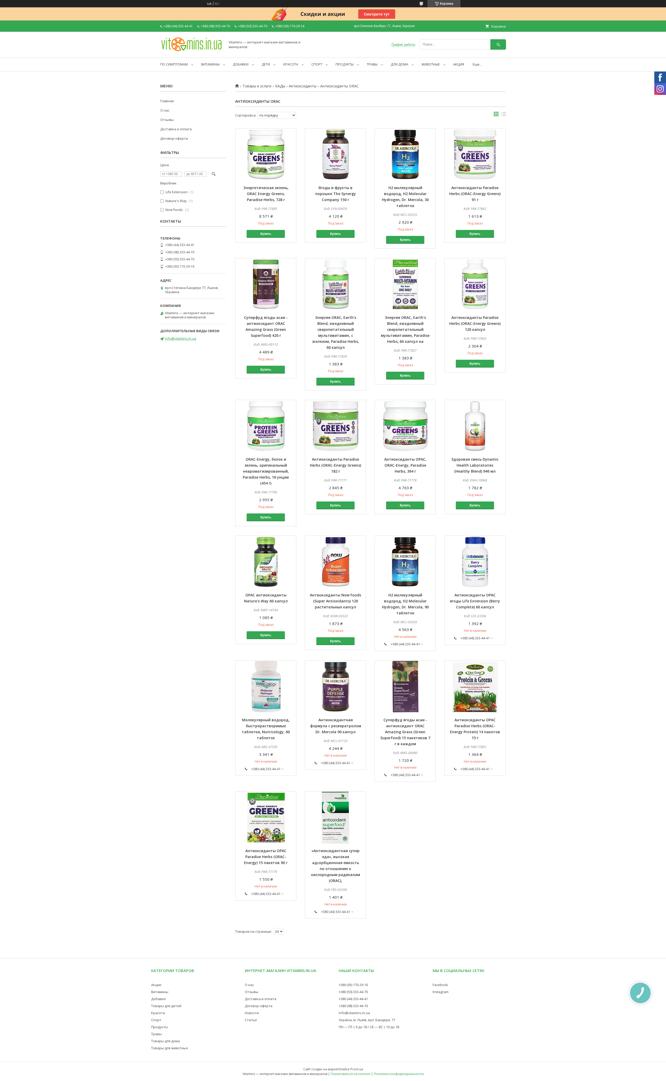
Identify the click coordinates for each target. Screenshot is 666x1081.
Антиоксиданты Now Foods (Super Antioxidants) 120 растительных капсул (335, 601)
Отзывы (167, 119)
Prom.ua (356, 1069)
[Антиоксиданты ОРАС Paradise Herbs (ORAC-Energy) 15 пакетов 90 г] (265, 818)
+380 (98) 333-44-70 (353, 1005)
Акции (156, 984)
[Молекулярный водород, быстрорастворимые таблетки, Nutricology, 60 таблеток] (265, 687)
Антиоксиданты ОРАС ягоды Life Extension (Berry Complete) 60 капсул (475, 601)
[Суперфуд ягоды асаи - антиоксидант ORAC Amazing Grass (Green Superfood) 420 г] (265, 284)
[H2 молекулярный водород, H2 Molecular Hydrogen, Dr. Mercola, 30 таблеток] (405, 154)
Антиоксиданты (302, 86)
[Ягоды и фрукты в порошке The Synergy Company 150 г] (335, 154)
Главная (167, 101)
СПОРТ (316, 64)
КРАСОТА (290, 64)
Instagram (441, 991)
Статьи (251, 1020)
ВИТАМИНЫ (210, 64)
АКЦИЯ (458, 64)
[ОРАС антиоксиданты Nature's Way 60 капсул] (265, 562)
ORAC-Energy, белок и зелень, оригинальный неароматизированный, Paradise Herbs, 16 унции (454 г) (266, 471)
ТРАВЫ (372, 64)
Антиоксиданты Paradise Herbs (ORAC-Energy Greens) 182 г (335, 465)
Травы (156, 1034)
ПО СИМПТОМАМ (174, 64)
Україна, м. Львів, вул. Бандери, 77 (367, 1020)
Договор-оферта (174, 138)
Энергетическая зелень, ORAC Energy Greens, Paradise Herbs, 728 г (266, 193)
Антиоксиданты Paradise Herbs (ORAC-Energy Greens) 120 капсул (475, 323)
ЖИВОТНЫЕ (430, 64)
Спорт (156, 1020)
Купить (265, 234)
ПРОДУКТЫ (345, 64)
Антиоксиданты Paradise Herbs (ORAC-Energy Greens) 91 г (475, 193)
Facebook (440, 984)
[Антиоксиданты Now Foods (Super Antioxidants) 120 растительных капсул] (335, 562)
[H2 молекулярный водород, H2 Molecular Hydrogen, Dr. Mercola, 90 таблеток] (405, 562)
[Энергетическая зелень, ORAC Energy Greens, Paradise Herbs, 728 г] (265, 154)
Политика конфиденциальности (399, 1074)
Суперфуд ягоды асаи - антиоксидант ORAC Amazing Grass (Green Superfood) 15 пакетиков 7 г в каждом (405, 731)
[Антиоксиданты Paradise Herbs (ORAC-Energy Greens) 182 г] (335, 426)
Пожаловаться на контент (350, 1074)
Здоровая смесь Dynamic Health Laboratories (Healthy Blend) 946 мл (474, 465)
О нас (164, 110)
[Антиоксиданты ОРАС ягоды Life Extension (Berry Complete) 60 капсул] (475, 562)
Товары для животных (169, 1048)
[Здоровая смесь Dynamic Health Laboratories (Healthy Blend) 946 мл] (475, 426)
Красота (158, 1013)
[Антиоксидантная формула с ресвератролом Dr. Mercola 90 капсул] (335, 687)
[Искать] (498, 44)
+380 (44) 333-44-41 (353, 998)
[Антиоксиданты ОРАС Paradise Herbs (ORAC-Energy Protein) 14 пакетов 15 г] (475, 687)
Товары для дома (165, 1041)
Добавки (158, 998)
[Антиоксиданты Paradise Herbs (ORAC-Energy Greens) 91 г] (475, 154)
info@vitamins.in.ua (180, 338)
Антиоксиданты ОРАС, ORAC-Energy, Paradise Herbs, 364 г (405, 465)
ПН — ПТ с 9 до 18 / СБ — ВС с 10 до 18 (369, 1027)
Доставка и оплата (176, 129)
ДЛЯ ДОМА (399, 64)
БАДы (280, 86)
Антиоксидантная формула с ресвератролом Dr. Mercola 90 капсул (335, 725)
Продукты (159, 1027)
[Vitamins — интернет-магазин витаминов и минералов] (191, 50)
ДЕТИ (266, 64)
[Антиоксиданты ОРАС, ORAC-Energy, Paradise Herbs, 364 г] (405, 426)
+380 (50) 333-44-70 (353, 991)
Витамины (159, 991)
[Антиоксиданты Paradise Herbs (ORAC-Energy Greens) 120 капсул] (475, 284)
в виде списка (503, 115)
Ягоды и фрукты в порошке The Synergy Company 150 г (335, 193)
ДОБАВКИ (240, 64)
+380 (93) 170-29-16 (353, 984)
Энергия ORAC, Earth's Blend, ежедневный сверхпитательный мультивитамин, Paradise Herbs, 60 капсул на (405, 329)
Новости (252, 1013)
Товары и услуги (256, 86)
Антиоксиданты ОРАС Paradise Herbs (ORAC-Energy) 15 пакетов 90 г (265, 856)
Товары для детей (166, 1005)
